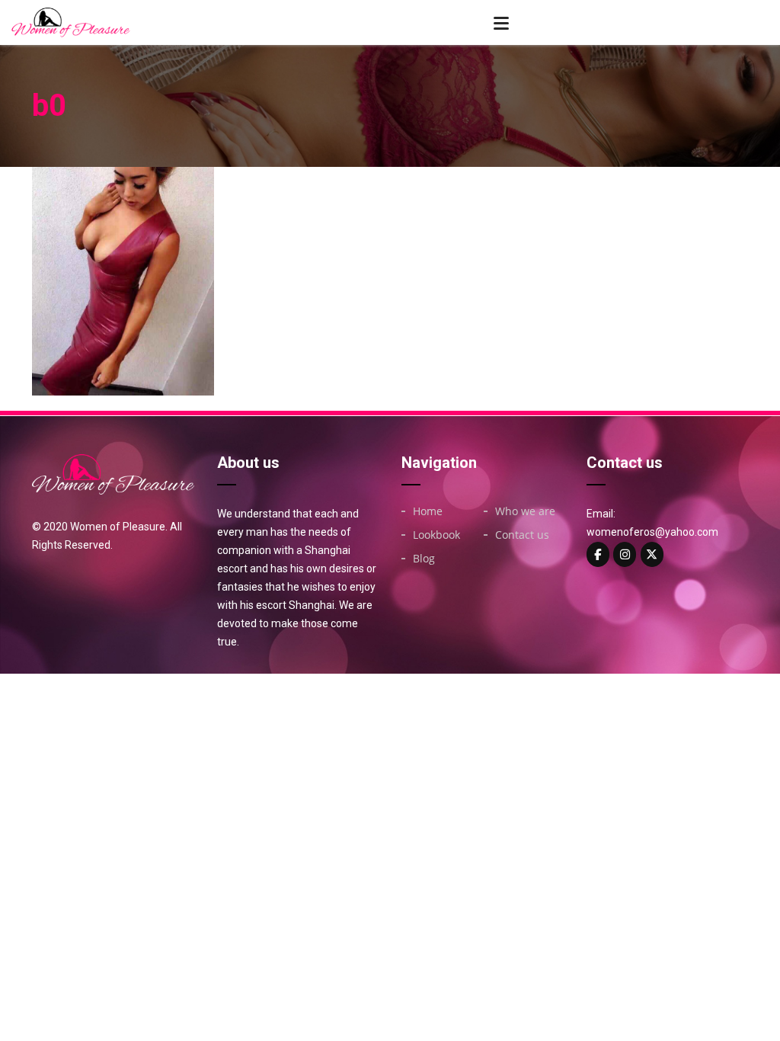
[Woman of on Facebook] (598, 554)
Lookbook (436, 535)
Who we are (525, 511)
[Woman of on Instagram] (624, 554)
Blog (424, 558)
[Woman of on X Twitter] (652, 554)
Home (428, 511)
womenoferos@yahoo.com (652, 532)
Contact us (522, 535)
